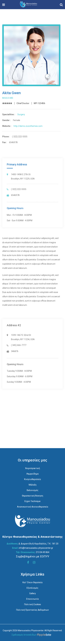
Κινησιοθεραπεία (32, 479)
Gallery (32, 593)
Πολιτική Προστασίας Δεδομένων (32, 610)
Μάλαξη (32, 485)
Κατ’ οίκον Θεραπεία (32, 582)
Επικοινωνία (32, 599)
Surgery (21, 114)
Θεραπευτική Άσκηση (32, 496)
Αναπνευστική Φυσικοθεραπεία (32, 507)
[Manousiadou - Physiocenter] (28, 4)
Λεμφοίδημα (32, 474)
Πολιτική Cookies (32, 604)
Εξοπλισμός (32, 588)
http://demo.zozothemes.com (28, 126)
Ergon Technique (32, 501)
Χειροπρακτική (32, 468)
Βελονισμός (32, 490)
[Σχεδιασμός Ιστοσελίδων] (44, 635)
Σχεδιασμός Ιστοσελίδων (24, 635)
